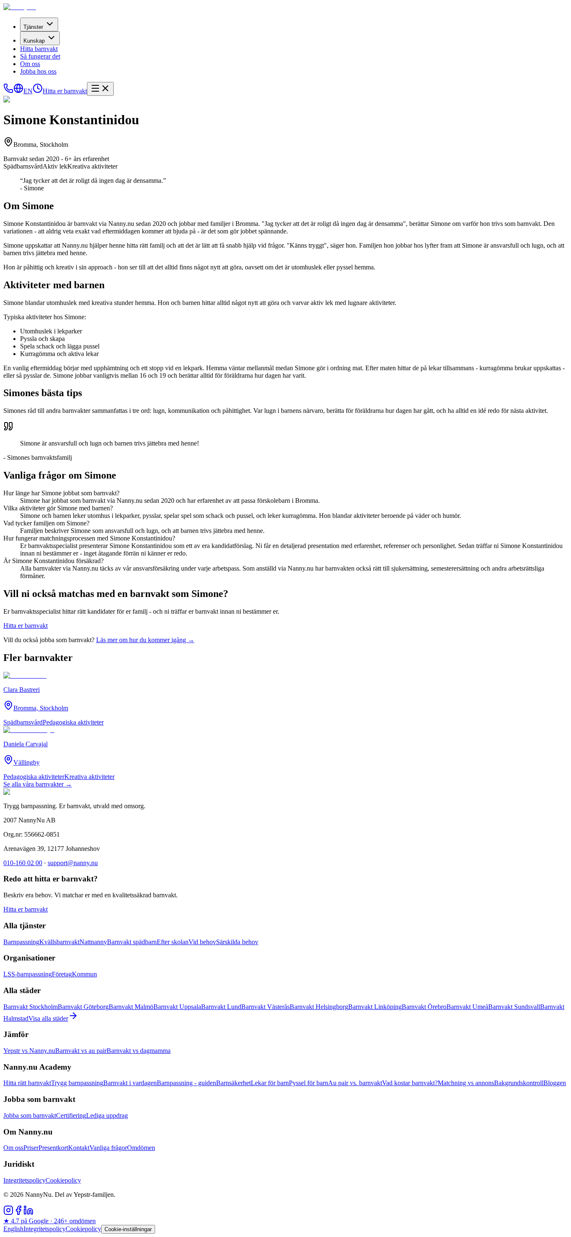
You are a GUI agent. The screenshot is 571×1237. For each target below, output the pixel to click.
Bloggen (554, 1082)
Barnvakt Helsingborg (319, 1006)
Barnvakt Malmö (131, 1006)
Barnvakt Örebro (424, 1006)
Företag (62, 974)
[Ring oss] (8, 91)
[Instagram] (8, 1213)
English (13, 1228)
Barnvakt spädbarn (132, 941)
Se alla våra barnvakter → (37, 784)
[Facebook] (18, 1213)
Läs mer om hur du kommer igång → (145, 639)
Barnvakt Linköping (375, 1006)
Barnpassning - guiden (186, 1082)
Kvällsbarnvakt (59, 941)
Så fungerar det (40, 56)
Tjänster (33, 27)
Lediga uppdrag (107, 1115)
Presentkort (53, 1147)
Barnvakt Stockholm (30, 1006)
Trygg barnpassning (77, 1082)
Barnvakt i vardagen (130, 1082)
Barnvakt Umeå (467, 1006)
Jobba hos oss (38, 71)
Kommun (84, 974)
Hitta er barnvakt (65, 91)
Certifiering (71, 1115)
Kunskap (34, 41)
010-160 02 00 (22, 862)
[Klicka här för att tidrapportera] (38, 91)
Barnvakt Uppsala (177, 1006)
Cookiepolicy (63, 1180)
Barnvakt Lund (221, 1006)
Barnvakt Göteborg (83, 1006)
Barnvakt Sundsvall (514, 1006)
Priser (30, 1147)
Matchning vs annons (466, 1082)
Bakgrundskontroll (518, 1082)
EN (28, 91)
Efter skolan (173, 941)
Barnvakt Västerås (265, 1006)
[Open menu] (100, 89)
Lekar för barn (270, 1082)
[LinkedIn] (28, 1213)
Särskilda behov (237, 941)
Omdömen (141, 1147)
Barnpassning (21, 941)
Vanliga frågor (108, 1147)
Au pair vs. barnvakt (355, 1082)
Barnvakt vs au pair (81, 1050)
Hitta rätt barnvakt (27, 1082)
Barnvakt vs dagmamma (139, 1050)
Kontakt (78, 1147)
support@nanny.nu (73, 862)
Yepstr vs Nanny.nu (29, 1050)
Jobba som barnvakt (29, 1115)
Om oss (30, 63)
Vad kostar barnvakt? (410, 1082)
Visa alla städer (48, 1018)
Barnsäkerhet (233, 1082)
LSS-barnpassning (27, 974)
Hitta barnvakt (39, 48)
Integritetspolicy (24, 1180)
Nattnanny (93, 941)
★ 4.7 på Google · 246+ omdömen (49, 1220)
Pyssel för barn (308, 1082)
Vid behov (202, 941)
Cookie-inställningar (128, 1229)
